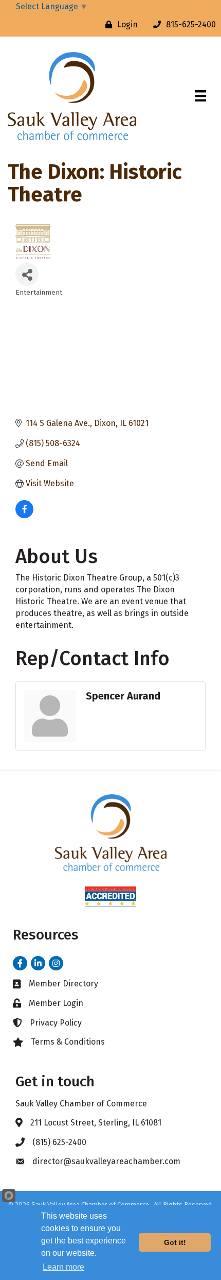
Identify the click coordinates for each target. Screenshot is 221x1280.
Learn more (63, 1266)
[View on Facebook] (24, 515)
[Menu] (200, 96)
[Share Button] (27, 274)
